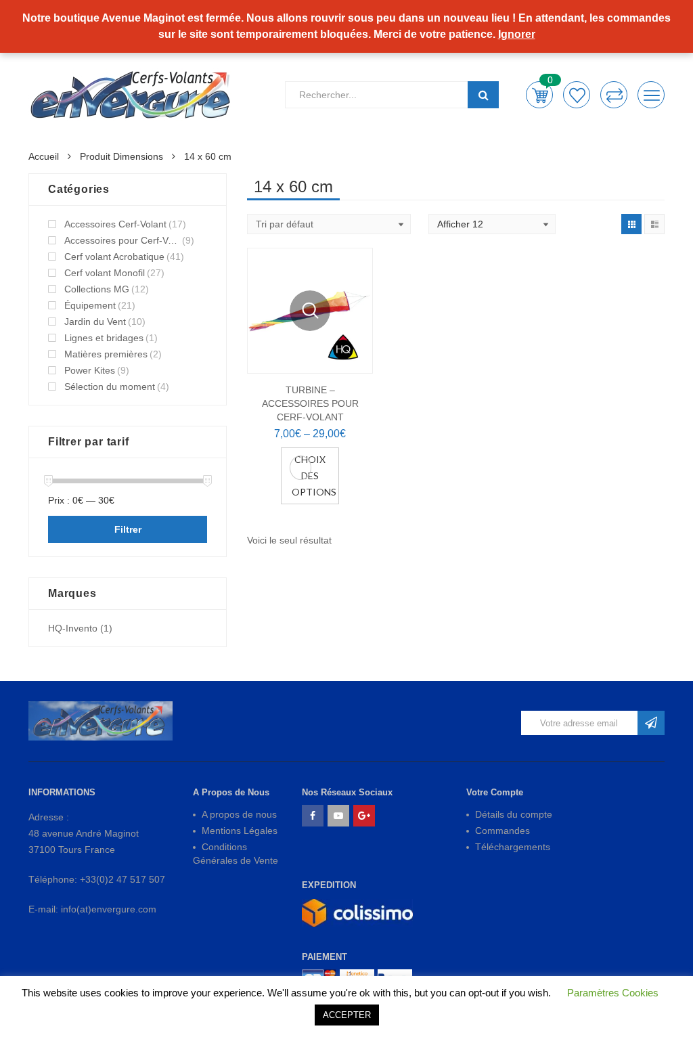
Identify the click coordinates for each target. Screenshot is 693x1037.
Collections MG (96, 289)
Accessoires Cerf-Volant (115, 224)
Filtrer (127, 529)
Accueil (43, 156)
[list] (654, 224)
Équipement (90, 305)
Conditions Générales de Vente (235, 853)
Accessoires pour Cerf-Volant (122, 240)
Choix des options (314, 476)
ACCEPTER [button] (347, 1015)
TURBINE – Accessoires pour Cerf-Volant (310, 403)
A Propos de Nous (231, 792)
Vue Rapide (310, 310)
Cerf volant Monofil (104, 272)
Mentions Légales (239, 830)
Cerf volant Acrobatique (114, 256)
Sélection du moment (109, 386)
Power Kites (89, 370)
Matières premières (106, 354)
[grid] (631, 224)
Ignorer (516, 34)
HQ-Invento (72, 628)
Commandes (502, 830)
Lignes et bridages (103, 337)
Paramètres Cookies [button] (612, 992)
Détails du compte (513, 814)
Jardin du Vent (95, 321)
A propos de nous (239, 814)
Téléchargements (512, 846)
